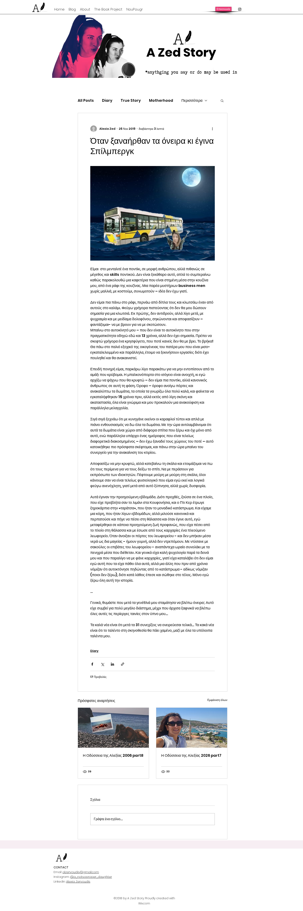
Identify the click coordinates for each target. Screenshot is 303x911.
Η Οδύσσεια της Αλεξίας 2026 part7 (191, 755)
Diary (107, 100)
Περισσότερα (191, 100)
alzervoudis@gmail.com (80, 872)
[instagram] (240, 9)
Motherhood (161, 100)
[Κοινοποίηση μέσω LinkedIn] (112, 664)
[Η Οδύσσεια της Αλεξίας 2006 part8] (113, 728)
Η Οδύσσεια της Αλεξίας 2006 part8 (113, 755)
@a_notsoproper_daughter (91, 877)
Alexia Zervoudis (78, 881)
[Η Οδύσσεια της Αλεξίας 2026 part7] (191, 728)
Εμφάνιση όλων (217, 700)
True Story (131, 100)
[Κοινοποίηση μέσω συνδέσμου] (122, 664)
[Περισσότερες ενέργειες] (212, 128)
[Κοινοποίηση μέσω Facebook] (92, 664)
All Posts (86, 100)
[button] (222, 100)
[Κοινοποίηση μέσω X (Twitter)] (102, 664)
